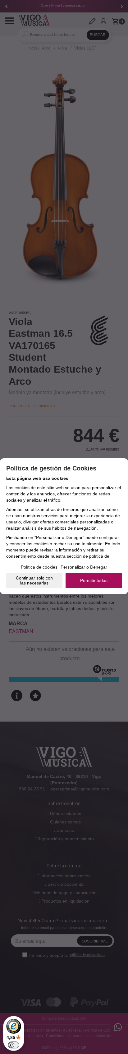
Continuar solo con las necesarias (34, 580)
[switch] (13, 1045)
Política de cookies (39, 567)
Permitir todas (93, 580)
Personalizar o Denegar (84, 567)
